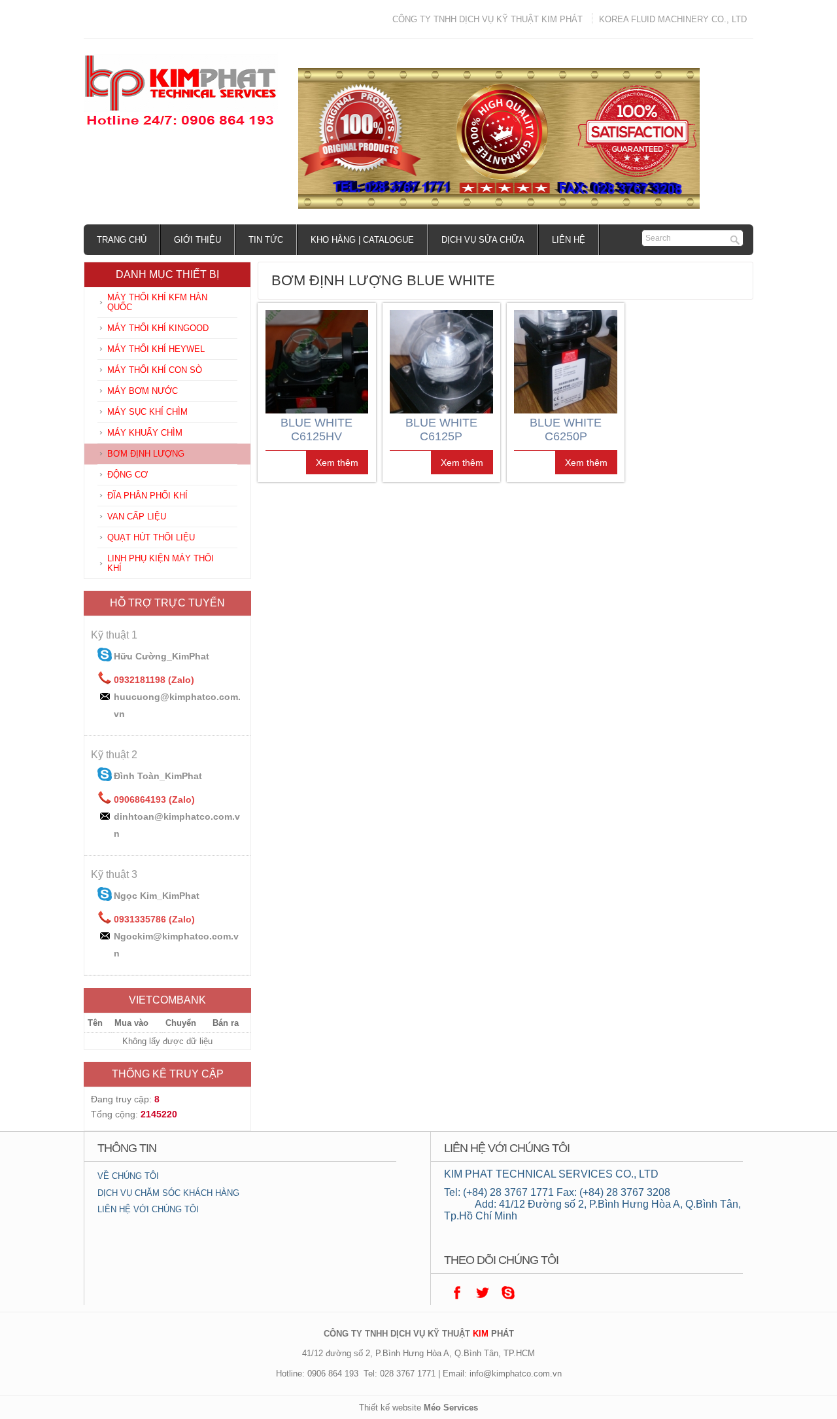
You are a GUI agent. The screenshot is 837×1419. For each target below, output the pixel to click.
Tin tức (265, 240)
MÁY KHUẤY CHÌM (144, 433)
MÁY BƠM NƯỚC (142, 391)
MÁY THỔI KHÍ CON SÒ (154, 370)
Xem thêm (337, 462)
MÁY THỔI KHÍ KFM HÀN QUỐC (157, 302)
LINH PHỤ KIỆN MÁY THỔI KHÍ (160, 563)
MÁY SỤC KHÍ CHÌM (147, 412)
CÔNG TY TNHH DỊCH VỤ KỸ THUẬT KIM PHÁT (487, 19)
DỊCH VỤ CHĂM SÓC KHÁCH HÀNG (168, 1193)
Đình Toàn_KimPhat (158, 776)
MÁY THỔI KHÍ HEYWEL (156, 349)
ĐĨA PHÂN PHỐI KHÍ (147, 495)
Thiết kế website (390, 1407)
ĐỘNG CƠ (127, 475)
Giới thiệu (197, 240)
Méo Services (451, 1407)
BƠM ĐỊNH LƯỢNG (145, 454)
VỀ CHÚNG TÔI (128, 1176)
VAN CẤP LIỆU (136, 516)
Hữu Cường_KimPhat (161, 656)
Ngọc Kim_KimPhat (156, 895)
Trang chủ (121, 240)
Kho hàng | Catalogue (362, 240)
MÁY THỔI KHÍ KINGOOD (158, 328)
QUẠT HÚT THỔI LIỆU (151, 537)
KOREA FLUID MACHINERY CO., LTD (673, 19)
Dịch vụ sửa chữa (482, 240)
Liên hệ (568, 240)
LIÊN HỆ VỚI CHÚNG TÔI (148, 1209)
